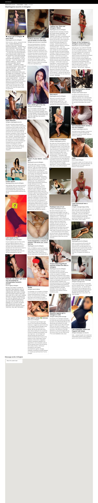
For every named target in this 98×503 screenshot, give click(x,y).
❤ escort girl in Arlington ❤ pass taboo (15, 37)
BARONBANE (8, 2)
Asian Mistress (11, 120)
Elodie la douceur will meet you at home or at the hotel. (37, 39)
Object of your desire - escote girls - (38, 159)
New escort (54, 94)
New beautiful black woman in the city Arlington (82, 126)
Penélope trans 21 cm (57, 207)
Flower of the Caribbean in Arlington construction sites (81, 43)
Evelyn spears (10, 181)
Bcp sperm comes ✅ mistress (38, 318)
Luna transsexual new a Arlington (79, 204)
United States (20, 4)
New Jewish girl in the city (36, 105)
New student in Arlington (58, 139)
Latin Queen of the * (12, 238)
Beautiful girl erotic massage (81, 280)
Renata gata (76, 239)
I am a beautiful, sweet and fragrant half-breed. (81, 330)
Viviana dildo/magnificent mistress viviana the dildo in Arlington (59, 265)
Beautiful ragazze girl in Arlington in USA (57, 314)
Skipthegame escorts (10, 4)
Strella (30, 287)
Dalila (74, 158)
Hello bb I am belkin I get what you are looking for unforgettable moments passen (16, 281)
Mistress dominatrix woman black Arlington (81, 90)
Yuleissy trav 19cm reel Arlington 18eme (57, 27)
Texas (25, 4)
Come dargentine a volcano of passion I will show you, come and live (38, 242)
